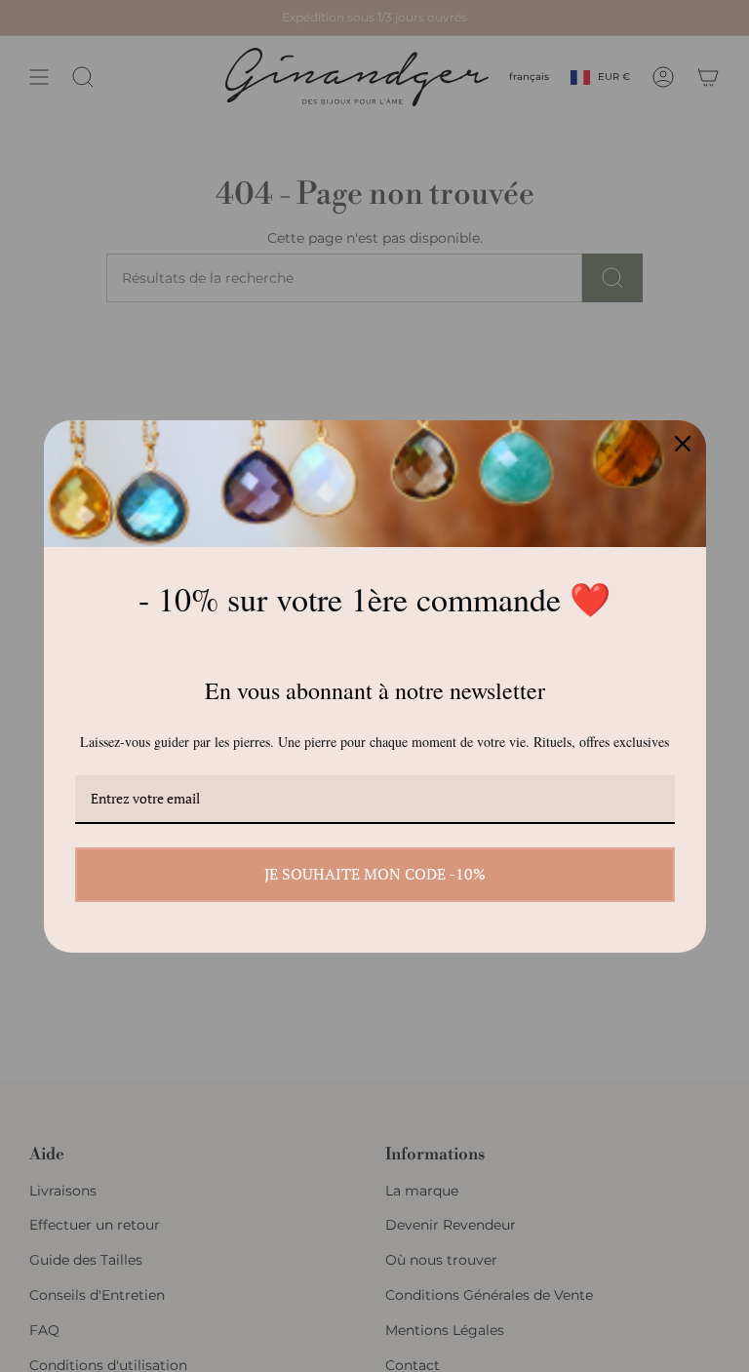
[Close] (682, 443)
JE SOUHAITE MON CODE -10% (375, 873)
